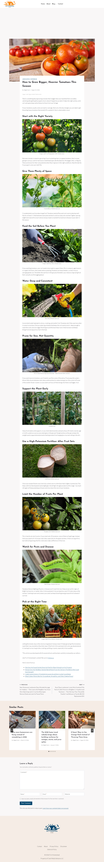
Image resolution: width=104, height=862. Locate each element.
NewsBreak (33, 79)
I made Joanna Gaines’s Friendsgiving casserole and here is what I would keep (48, 674)
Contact (60, 4)
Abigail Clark (27, 90)
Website (67, 794)
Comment (23, 772)
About (48, 4)
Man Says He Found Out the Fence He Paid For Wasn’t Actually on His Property (48, 667)
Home (43, 4)
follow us (51, 658)
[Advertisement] (52, 20)
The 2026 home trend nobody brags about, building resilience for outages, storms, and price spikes (51, 737)
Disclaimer (63, 846)
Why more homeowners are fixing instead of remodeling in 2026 (22, 734)
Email (45, 794)
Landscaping (26, 79)
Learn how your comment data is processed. (55, 808)
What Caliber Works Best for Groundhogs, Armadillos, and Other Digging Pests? (49, 676)
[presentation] (22, 719)
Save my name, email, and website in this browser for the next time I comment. (43, 798)
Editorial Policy (52, 849)
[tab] (48, 751)
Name (22, 794)
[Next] (92, 730)
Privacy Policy (54, 846)
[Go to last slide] (11, 730)
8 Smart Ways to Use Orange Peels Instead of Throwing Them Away (80, 734)
